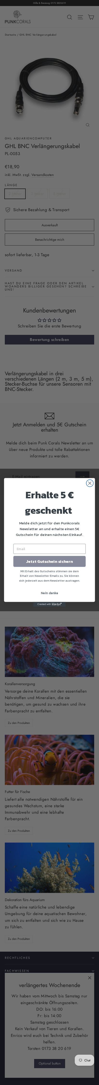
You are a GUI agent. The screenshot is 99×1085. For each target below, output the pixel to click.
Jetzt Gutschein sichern (49, 562)
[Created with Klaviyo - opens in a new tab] (49, 604)
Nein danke (49, 593)
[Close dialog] (89, 483)
